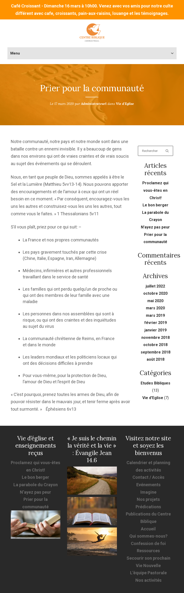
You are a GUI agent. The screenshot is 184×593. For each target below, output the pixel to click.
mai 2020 (155, 301)
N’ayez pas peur (155, 227)
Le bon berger (155, 205)
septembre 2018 (155, 352)
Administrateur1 (94, 104)
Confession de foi (148, 543)
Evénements (148, 484)
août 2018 (155, 359)
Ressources (148, 550)
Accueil (148, 528)
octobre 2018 (155, 344)
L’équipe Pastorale (148, 572)
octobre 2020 (155, 293)
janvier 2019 (155, 330)
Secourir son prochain (148, 558)
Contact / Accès (148, 477)
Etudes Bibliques (155, 383)
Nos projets (148, 499)
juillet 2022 (155, 286)
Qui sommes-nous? (148, 536)
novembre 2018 (155, 337)
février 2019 (155, 322)
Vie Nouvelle (148, 565)
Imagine (148, 492)
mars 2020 (155, 308)
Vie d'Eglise (125, 104)
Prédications (148, 506)
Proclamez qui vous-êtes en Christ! (155, 190)
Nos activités (148, 580)
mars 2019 (155, 315)
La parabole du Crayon (35, 484)
